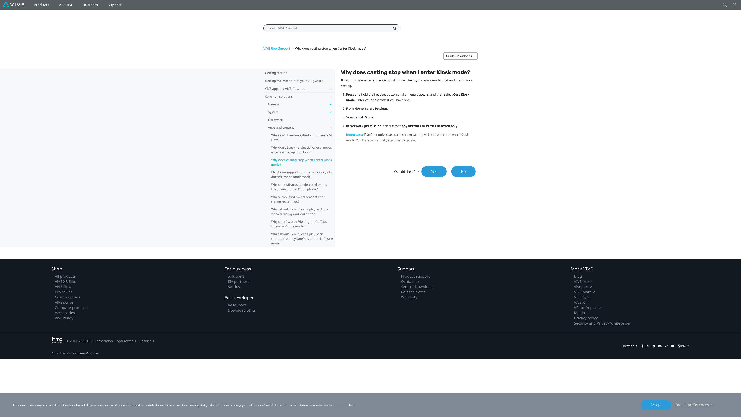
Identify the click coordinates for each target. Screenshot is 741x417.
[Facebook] (642, 346)
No (463, 171)
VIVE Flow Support (276, 48)
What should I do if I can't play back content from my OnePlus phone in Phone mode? (302, 238)
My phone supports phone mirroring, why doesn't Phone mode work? (302, 174)
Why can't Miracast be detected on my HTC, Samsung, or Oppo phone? (299, 186)
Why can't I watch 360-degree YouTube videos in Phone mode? (299, 224)
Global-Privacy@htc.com (85, 353)
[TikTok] (666, 346)
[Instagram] (653, 346)
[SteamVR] (683, 346)
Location (627, 346)
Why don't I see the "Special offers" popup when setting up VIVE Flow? (302, 149)
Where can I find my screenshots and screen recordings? (298, 199)
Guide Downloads (459, 56)
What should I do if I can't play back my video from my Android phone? (299, 211)
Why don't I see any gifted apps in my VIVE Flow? (302, 137)
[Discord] (660, 346)
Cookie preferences (692, 404)
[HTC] (57, 340)
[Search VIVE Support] (392, 28)
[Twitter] (647, 346)
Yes (434, 171)
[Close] (725, 5)
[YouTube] (672, 346)
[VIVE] (13, 5)
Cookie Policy (342, 405)
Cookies (145, 341)
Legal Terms (124, 341)
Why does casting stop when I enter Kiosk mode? (301, 162)
